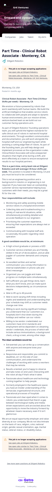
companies (10, 37)
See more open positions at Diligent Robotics (26, 463)
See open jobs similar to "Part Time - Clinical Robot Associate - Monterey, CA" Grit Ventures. (28, 76)
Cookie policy (31, 486)
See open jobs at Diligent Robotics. (23, 72)
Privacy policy (20, 486)
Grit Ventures (21, 7)
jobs (22, 37)
